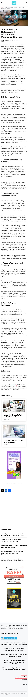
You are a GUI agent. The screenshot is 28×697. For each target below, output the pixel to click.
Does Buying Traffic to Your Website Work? (13, 441)
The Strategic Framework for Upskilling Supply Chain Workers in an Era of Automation (12, 553)
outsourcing (14, 385)
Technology (23, 12)
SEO (23, 401)
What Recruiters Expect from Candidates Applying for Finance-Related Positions (12, 559)
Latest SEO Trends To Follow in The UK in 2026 (14, 416)
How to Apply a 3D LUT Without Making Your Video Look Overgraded (14, 546)
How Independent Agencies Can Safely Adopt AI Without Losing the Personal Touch (13, 534)
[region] (14, 686)
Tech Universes (5, 40)
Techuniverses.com (10, 625)
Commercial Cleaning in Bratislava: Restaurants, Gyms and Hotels (11, 540)
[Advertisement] (14, 509)
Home (2, 7)
